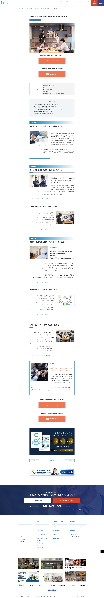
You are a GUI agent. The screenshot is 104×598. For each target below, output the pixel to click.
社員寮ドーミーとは (50, 4)
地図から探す (22, 541)
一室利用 (38, 522)
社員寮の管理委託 (40, 534)
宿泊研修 (38, 542)
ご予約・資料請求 (40, 547)
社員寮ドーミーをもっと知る (34, 8)
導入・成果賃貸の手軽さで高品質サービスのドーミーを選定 (48, 109)
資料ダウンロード (52, 74)
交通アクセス (39, 545)
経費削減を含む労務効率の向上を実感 (43, 111)
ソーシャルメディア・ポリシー (50, 596)
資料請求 (101, 2)
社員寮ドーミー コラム (58, 522)
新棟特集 (60, 1)
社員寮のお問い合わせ (75, 536)
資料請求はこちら (36, 500)
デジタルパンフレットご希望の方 (77, 526)
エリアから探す (23, 538)
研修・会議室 (39, 540)
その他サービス (40, 543)
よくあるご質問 (78, 1)
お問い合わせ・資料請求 (52, 60)
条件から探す (22, 539)
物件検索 (57, 4)
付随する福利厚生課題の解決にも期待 (43, 108)
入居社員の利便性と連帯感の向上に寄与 (43, 113)
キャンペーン (56, 538)
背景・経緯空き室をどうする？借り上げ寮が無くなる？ (47, 104)
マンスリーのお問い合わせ (76, 537)
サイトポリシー (29, 596)
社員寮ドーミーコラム (25, 8)
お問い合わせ (94, 2)
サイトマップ (21, 596)
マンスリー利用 (70, 4)
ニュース (55, 542)
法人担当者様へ (77, 4)
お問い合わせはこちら (66, 500)
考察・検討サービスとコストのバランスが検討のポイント (47, 106)
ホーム (19, 8)
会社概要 (86, 1)
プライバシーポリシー (39, 596)
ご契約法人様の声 (85, 4)
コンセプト (22, 527)
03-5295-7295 (53, 506)
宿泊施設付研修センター (41, 538)
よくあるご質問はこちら (80, 509)
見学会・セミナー (68, 1)
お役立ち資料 (73, 530)
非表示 (54, 101)
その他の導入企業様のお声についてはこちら (39, 158)
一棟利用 (38, 526)
